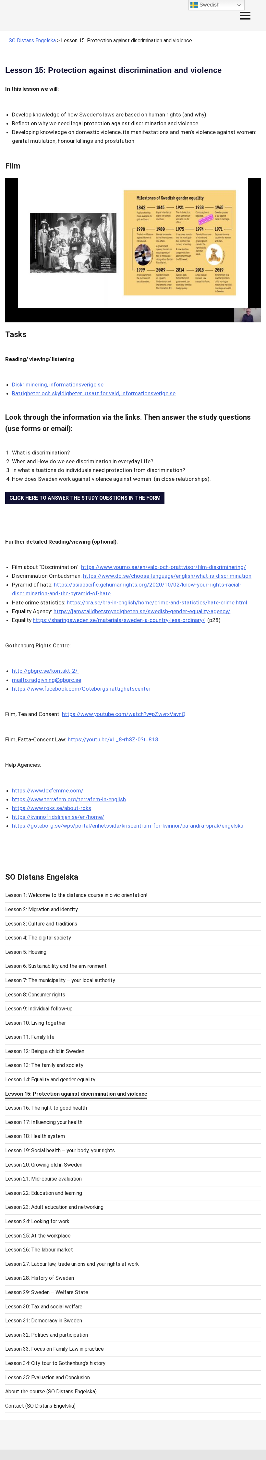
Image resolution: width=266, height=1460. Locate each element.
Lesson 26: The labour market (39, 1250)
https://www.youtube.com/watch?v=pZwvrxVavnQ (124, 714)
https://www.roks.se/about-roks (51, 808)
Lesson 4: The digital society (38, 938)
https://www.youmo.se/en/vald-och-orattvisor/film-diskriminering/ (163, 567)
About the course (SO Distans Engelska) (51, 1391)
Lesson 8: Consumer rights (35, 995)
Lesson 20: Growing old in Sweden (43, 1165)
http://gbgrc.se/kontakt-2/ (45, 671)
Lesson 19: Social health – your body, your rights (60, 1150)
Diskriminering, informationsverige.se (57, 384)
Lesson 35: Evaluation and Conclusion (47, 1377)
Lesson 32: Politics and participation (46, 1335)
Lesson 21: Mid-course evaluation (43, 1179)
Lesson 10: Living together (35, 1023)
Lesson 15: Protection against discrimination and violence (76, 1094)
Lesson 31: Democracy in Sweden (43, 1321)
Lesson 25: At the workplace (38, 1236)
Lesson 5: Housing (25, 952)
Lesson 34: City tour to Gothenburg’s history (55, 1363)
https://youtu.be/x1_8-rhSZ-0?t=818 (113, 739)
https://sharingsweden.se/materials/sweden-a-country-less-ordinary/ (119, 620)
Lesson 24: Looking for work (37, 1221)
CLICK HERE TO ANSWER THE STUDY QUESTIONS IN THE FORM (85, 498)
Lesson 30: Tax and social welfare (43, 1307)
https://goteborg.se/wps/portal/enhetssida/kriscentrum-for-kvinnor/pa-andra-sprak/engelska (127, 825)
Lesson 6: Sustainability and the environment (56, 966)
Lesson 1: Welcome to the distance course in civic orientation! (76, 895)
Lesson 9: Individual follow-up (39, 1009)
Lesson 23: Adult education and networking (54, 1207)
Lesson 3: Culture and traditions (41, 924)
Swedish (209, 4)
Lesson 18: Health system (35, 1136)
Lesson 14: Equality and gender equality (50, 1079)
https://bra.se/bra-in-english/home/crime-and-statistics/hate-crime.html (157, 602)
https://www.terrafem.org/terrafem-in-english (69, 799)
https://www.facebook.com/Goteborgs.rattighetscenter (81, 688)
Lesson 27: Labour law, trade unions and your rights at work (72, 1264)
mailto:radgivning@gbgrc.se (46, 680)
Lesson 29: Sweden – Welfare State (46, 1292)
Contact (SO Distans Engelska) (40, 1406)
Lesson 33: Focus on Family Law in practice (54, 1349)
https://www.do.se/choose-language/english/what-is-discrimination (167, 576)
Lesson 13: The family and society (44, 1065)
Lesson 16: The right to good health (46, 1108)
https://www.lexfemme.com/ (47, 790)
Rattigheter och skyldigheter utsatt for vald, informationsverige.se (93, 393)
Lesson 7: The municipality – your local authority (60, 980)
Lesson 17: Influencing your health (43, 1122)
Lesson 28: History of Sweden (39, 1278)
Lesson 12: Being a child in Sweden (44, 1051)
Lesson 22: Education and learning (43, 1193)
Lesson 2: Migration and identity (41, 909)
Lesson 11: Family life (29, 1037)
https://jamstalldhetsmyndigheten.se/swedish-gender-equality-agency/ (142, 611)
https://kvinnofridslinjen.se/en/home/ (58, 817)
